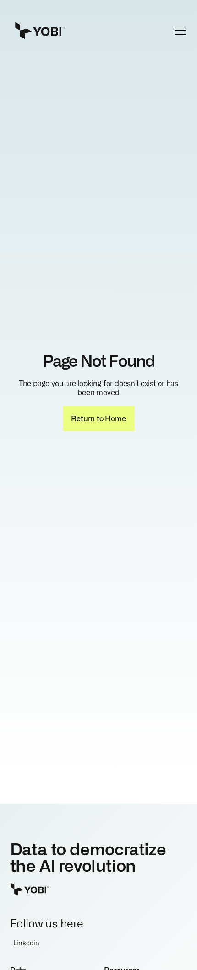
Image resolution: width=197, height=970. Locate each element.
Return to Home (98, 418)
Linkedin (26, 942)
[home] (59, 30)
